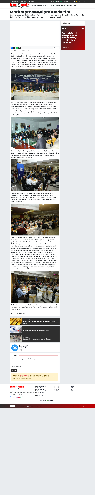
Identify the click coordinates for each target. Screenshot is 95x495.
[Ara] (81, 6)
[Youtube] (19, 397)
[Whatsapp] (21, 397)
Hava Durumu (40, 387)
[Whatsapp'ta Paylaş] (17, 48)
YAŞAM (72, 391)
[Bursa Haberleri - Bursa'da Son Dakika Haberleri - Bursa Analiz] (19, 5)
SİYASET (39, 5)
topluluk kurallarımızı (25, 375)
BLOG (75, 5)
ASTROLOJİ (70, 5)
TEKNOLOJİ (46, 5)
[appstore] (43, 400)
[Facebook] (11, 397)
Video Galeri (24, 1)
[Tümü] (83, 23)
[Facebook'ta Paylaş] (12, 48)
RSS (13, 406)
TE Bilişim (82, 406)
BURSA (34, 5)
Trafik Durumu (40, 389)
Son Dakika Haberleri (42, 394)
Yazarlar (32, 1)
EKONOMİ (57, 5)
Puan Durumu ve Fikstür (42, 391)
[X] (14, 397)
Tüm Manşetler (40, 392)
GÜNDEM (58, 386)
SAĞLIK (63, 5)
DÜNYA (57, 387)
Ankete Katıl (66, 47)
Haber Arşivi (40, 395)
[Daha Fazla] (19, 48)
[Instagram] (16, 397)
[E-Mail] (20, 350)
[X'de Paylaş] (14, 48)
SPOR (52, 5)
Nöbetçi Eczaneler (41, 386)
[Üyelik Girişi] (84, 1)
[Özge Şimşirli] (14, 347)
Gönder (14, 370)
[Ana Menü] (84, 6)
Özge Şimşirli (23, 347)
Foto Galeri (15, 1)
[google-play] (51, 400)
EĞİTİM (72, 387)
